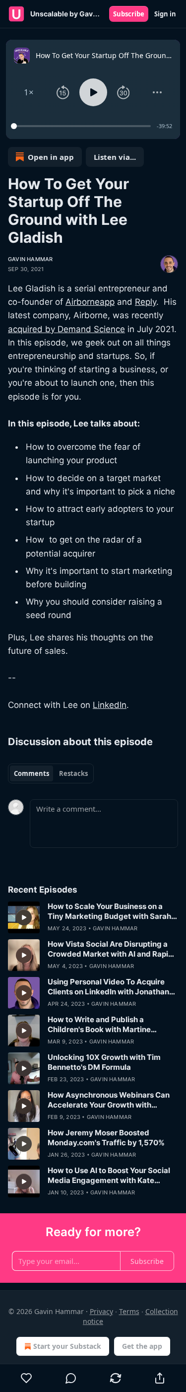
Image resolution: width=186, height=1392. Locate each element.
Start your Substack (67, 1346)
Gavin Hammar (30, 259)
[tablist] (51, 773)
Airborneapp (90, 302)
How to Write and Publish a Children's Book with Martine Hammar (99, 1025)
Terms (129, 1311)
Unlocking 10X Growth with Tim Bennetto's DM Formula (104, 1062)
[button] (29, 92)
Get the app (142, 1346)
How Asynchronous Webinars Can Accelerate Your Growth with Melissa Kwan (109, 1100)
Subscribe (128, 13)
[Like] (26, 1378)
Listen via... (115, 157)
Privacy (101, 1311)
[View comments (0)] (71, 1378)
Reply (145, 302)
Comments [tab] (31, 773)
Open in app (51, 157)
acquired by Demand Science (66, 329)
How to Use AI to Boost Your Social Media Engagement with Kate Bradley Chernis (109, 1175)
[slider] (82, 126)
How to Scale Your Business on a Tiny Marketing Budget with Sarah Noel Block (109, 911)
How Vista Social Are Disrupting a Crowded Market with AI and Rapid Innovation (110, 949)
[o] (24, 917)
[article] (93, 917)
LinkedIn (109, 705)
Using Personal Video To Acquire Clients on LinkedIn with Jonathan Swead (108, 987)
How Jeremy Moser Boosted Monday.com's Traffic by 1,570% (106, 1137)
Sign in (165, 13)
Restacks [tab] (73, 773)
